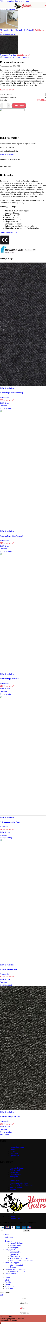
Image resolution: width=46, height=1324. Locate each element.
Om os (12, 1216)
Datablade (14, 1153)
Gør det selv (14, 1156)
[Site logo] (23, 9)
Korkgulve (14, 1177)
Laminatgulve (15, 1174)
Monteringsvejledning (8, 232)
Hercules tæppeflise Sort (10, 1117)
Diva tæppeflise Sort (8, 969)
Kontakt (13, 1149)
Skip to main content (23, 1)
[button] (5, 403)
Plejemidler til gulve (17, 1271)
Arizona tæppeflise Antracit (11, 536)
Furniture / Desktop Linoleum (21, 1185)
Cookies (13, 1151)
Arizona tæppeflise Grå (9, 679)
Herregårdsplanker (17, 1168)
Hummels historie (16, 1219)
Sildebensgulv (15, 1170)
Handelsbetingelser (17, 1147)
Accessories (4, 397)
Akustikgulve (15, 1181)
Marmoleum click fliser (19, 1183)
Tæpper (13, 1189)
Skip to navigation (7, 1)
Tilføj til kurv (19, 105)
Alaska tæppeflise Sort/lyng (11, 393)
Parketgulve (14, 1172)
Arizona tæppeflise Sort (10, 822)
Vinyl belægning (16, 1187)
